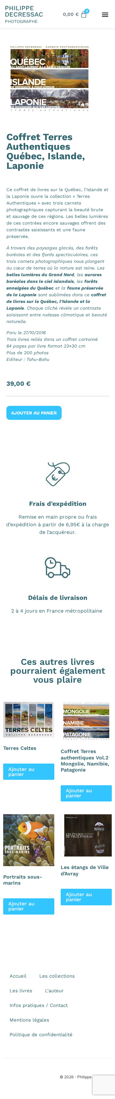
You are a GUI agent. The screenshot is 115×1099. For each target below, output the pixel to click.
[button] (105, 14)
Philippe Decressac (24, 11)
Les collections (57, 976)
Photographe (21, 21)
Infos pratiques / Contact (39, 1005)
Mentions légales (29, 1020)
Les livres (21, 991)
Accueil (18, 976)
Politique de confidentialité (41, 1035)
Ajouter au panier (34, 412)
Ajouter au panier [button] (21, 771)
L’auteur (54, 991)
